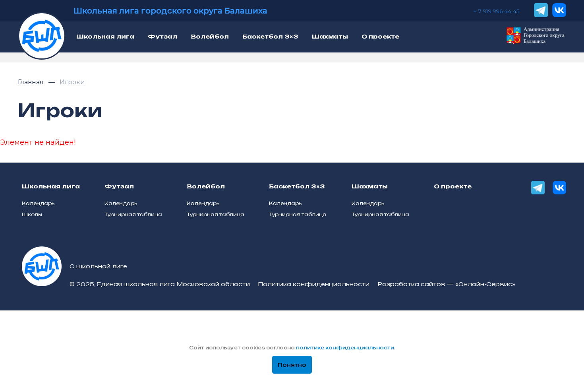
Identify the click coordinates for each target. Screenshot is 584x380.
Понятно (292, 365)
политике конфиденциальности (345, 348)
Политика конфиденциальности (313, 284)
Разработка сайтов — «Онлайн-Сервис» (446, 284)
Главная (31, 82)
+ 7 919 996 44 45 (496, 11)
